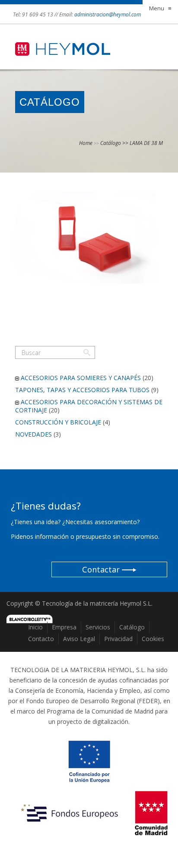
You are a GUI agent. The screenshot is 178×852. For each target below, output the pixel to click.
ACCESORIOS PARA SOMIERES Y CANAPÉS (81, 378)
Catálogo (132, 627)
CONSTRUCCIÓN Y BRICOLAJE (58, 422)
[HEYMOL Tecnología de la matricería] (62, 41)
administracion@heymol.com (107, 14)
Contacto (41, 639)
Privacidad (118, 639)
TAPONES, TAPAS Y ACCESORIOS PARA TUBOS (82, 390)
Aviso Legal (79, 639)
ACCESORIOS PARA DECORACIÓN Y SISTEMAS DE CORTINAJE (88, 406)
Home (85, 143)
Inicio (35, 627)
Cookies (153, 639)
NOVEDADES (33, 434)
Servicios (98, 627)
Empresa (64, 627)
